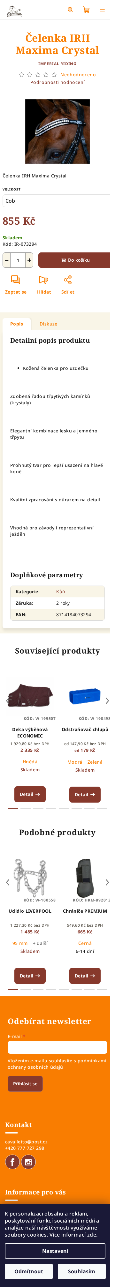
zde (91, 1234)
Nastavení (55, 1250)
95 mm (20, 943)
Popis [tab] (16, 324)
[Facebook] (12, 1162)
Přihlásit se (25, 1084)
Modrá (74, 762)
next (107, 701)
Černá (85, 943)
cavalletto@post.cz (26, 1142)
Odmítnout (28, 1271)
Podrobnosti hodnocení (57, 82)
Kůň (60, 591)
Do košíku (79, 260)
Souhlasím (81, 1271)
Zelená (95, 762)
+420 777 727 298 (24, 1148)
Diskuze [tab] (48, 324)
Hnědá (30, 762)
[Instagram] (28, 1162)
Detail (26, 794)
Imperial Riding (57, 63)
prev (8, 701)
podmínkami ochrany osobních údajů (57, 1064)
